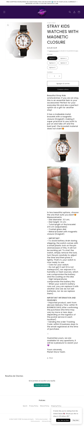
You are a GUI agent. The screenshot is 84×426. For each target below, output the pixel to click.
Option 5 (52, 67)
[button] (4, 12)
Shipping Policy (56, 406)
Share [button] (51, 358)
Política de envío (35, 421)
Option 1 (52, 58)
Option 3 (52, 63)
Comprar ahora (63, 89)
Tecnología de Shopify (28, 419)
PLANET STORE (17, 419)
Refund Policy (44, 406)
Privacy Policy (33, 406)
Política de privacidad (41, 419)
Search (25, 406)
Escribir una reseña (42, 385)
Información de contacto (48, 421)
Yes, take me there (63, 420)
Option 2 (63, 58)
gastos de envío (53, 51)
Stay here (75, 420)
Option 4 (64, 63)
